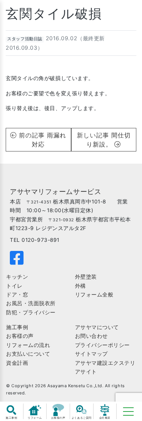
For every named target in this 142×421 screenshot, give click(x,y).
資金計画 (17, 363)
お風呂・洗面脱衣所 (31, 303)
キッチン (17, 277)
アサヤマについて (97, 327)
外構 (80, 286)
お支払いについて (28, 354)
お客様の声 (20, 336)
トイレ (14, 286)
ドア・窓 (17, 295)
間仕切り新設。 (108, 139)
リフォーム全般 (94, 295)
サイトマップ (91, 354)
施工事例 (17, 327)
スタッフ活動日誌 (24, 38)
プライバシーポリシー (102, 345)
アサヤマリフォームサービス (55, 192)
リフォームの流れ (28, 345)
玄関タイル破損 (54, 13)
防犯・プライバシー (31, 312)
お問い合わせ (91, 336)
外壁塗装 (86, 277)
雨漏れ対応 (49, 139)
